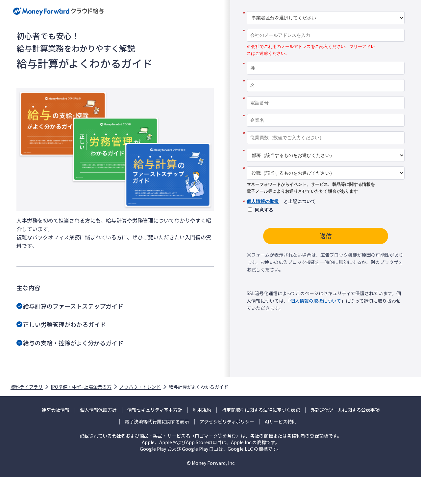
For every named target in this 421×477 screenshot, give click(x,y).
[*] (326, 9)
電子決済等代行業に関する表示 (157, 422)
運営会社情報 (55, 410)
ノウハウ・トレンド (140, 386)
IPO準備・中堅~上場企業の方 (81, 386)
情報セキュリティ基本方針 (154, 410)
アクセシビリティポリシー (227, 422)
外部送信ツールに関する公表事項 (345, 410)
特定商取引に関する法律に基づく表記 (261, 410)
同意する (264, 209)
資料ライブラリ (27, 386)
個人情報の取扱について (315, 300)
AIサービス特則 (281, 422)
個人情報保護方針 (98, 410)
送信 (326, 236)
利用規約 (202, 410)
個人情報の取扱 (263, 201)
